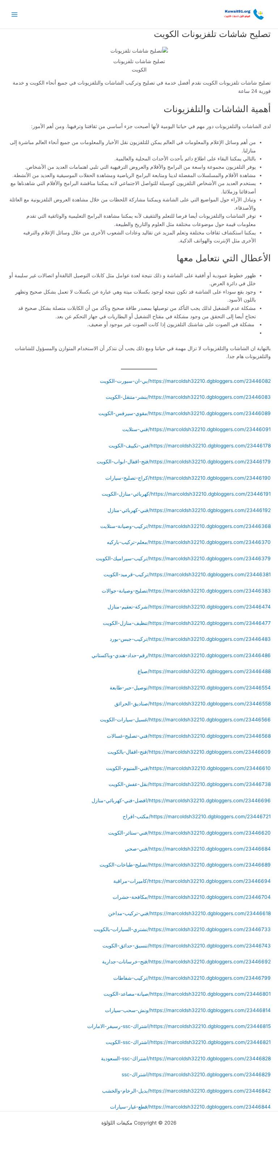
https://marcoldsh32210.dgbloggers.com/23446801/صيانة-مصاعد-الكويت (187, 994)
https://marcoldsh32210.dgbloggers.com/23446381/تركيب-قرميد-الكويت (187, 574)
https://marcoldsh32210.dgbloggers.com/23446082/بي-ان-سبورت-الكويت (185, 381)
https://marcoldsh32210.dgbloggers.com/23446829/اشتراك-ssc (196, 1074)
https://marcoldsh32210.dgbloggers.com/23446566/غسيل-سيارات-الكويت (185, 719)
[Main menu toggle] (14, 14)
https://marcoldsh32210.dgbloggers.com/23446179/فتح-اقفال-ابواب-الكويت (184, 461)
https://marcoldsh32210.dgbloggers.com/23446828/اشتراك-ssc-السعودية (186, 1058)
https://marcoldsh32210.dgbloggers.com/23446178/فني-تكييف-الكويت (190, 446)
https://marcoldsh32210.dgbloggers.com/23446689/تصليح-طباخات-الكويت (185, 865)
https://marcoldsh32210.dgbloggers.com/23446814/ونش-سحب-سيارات (188, 1010)
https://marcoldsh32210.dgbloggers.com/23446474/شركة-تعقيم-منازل (189, 607)
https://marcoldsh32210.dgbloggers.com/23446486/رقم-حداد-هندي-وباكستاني (181, 655)
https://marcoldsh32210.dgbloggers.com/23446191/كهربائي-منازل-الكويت (186, 494)
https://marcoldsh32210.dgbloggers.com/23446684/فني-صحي (198, 849)
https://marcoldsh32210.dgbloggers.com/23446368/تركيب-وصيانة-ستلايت (185, 526)
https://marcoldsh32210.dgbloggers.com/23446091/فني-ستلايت (196, 429)
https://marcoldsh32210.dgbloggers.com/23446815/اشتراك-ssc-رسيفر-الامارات (179, 1026)
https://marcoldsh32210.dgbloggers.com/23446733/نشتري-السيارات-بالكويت (182, 929)
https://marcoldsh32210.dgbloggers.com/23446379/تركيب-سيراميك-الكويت (183, 558)
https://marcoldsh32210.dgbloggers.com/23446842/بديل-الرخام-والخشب (186, 1091)
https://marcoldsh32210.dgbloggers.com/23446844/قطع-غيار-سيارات (190, 1107)
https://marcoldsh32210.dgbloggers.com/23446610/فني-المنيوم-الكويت (188, 768)
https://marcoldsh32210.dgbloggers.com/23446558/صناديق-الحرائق (192, 703)
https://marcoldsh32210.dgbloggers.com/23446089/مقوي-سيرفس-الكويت (184, 413)
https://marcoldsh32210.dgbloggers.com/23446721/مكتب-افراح (197, 816)
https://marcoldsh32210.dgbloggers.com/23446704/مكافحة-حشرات (192, 897)
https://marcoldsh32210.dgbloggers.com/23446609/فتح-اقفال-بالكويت (189, 752)
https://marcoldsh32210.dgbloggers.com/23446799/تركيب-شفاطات (192, 978)
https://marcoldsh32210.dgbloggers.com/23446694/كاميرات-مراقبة (192, 881)
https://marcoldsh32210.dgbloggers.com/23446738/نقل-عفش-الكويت (190, 784)
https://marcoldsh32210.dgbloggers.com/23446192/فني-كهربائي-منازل (189, 510)
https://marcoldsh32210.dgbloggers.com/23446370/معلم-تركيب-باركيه (189, 542)
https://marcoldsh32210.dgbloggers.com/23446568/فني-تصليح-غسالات (189, 736)
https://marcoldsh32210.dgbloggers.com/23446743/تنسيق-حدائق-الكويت (186, 946)
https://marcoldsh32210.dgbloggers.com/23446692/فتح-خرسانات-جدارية (186, 961)
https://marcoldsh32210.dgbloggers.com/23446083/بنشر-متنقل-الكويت (188, 397)
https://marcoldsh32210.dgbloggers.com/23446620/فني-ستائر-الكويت (189, 833)
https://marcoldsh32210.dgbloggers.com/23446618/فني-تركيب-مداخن (189, 913)
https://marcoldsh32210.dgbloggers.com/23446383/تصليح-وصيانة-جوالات (186, 591)
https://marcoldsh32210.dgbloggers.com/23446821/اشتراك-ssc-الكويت (188, 1042)
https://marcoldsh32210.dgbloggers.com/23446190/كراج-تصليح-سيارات (188, 478)
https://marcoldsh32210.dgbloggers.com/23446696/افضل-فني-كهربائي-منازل (181, 800)
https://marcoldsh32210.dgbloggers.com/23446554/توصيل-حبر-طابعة (190, 688)
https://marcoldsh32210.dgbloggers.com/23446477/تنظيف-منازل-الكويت (187, 623)
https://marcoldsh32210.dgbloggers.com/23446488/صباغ (204, 671)
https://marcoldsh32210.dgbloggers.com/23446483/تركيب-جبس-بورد (190, 639)
